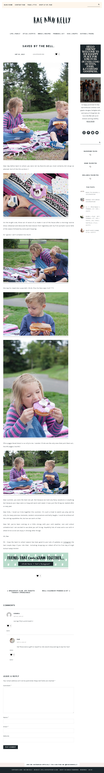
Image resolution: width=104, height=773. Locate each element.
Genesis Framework (73, 769)
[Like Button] (56, 54)
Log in (90, 769)
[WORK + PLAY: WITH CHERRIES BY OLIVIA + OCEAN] (82, 216)
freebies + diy (90, 209)
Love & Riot (43, 769)
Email (6, 727)
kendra (17, 613)
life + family (95, 220)
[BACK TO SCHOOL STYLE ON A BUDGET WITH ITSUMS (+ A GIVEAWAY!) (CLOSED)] (82, 192)
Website (6, 736)
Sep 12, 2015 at (21, 642)
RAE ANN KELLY (52, 19)
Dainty (62, 769)
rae (18, 639)
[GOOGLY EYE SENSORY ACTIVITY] (82, 200)
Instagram (67, 542)
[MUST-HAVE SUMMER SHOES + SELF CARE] (82, 230)
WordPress (83, 769)
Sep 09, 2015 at (18, 616)
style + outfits (91, 232)
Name (6, 717)
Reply (8, 631)
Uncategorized (38, 54)
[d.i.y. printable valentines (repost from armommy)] (82, 207)
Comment (7, 685)
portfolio (89, 223)
